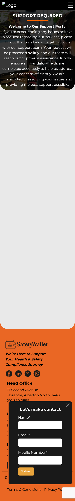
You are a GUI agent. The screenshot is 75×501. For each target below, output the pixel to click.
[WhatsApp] (37, 373)
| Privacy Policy (55, 489)
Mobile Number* (32, 452)
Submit (26, 471)
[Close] (67, 405)
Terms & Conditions (24, 489)
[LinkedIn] (19, 373)
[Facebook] (9, 373)
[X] (28, 373)
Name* (24, 417)
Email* (24, 435)
